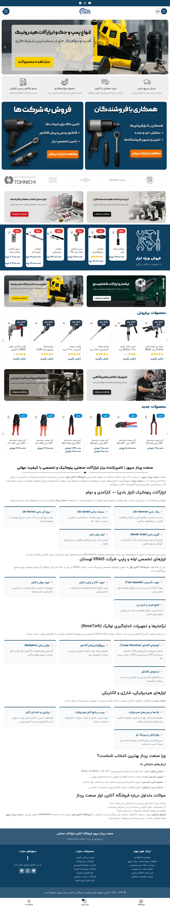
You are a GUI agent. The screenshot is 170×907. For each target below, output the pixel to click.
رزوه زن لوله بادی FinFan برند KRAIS (154, 348)
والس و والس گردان (85, 857)
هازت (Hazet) (100, 180)
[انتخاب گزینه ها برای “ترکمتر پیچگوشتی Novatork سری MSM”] (93, 232)
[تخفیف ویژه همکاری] (64, 82)
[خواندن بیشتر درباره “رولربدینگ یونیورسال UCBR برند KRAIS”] (36, 323)
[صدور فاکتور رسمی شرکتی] (23, 82)
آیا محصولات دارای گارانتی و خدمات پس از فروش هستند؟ (137, 807)
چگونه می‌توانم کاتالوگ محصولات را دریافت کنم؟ (141, 810)
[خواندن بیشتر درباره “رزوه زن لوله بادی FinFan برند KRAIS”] (146, 323)
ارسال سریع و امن (147, 88)
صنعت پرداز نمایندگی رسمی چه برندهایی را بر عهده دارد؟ (137, 803)
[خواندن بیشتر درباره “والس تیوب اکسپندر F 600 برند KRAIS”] (64, 323)
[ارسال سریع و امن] (147, 82)
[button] (165, 47)
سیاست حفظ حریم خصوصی (142, 865)
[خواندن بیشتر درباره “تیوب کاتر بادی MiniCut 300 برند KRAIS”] (119, 323)
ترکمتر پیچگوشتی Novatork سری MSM (97, 253)
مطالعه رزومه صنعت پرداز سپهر (142, 861)
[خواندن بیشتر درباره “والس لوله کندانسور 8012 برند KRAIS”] (91, 323)
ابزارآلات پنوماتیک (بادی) (85, 869)
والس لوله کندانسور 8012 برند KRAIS (99, 350)
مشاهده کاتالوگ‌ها (142, 857)
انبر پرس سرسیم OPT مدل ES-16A (154, 442)
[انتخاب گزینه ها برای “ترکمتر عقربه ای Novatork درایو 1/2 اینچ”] (30, 232)
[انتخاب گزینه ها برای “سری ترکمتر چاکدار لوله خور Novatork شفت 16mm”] (9, 232)
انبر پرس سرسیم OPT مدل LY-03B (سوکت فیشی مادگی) (44, 445)
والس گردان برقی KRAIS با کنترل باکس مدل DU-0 (17, 350)
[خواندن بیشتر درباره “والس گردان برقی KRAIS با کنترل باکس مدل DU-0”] (9, 323)
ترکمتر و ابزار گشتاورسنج (85, 865)
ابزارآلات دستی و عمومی (85, 876)
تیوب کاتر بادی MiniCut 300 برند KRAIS (127, 350)
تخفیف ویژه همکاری (64, 88)
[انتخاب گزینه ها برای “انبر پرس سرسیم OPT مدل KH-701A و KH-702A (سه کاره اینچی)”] (64, 417)
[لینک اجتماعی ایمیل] (89, 3)
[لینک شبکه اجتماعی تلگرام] (80, 3)
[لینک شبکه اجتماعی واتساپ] (85, 3)
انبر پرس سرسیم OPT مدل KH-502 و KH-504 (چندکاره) (99, 445)
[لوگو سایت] (85, 11)
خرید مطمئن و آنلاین (105, 88)
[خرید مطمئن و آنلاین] (105, 82)
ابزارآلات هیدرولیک (85, 861)
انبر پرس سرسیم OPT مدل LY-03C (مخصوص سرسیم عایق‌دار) (17, 445)
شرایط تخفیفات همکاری (142, 876)
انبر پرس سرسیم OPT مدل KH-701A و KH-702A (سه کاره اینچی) (71, 445)
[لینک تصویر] (126, 206)
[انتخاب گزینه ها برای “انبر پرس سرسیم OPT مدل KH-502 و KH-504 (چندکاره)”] (91, 417)
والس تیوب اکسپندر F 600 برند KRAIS (71, 350)
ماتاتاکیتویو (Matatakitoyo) (35, 180)
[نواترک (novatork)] (68, 180)
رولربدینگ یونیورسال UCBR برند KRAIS (45, 350)
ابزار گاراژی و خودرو (85, 872)
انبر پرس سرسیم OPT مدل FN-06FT (126, 442)
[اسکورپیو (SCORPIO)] (132, 180)
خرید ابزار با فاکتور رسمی (142, 872)
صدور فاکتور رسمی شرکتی (23, 88)
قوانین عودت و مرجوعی (142, 869)
